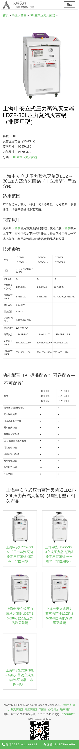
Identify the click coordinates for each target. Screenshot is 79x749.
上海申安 (67, 704)
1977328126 (67, 714)
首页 (6, 15)
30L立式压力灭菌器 (42, 15)
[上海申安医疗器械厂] (18, 4)
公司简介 (53, 709)
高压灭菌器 (19, 15)
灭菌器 (16, 228)
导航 (69, 4)
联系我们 (65, 709)
